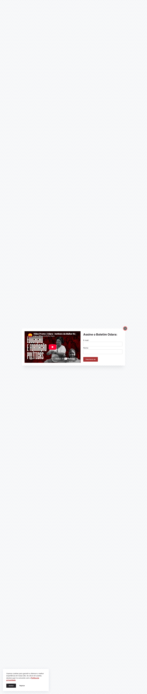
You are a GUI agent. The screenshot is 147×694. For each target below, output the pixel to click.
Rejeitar (22, 686)
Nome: (86, 348)
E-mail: (86, 340)
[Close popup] (125, 328)
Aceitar (11, 686)
